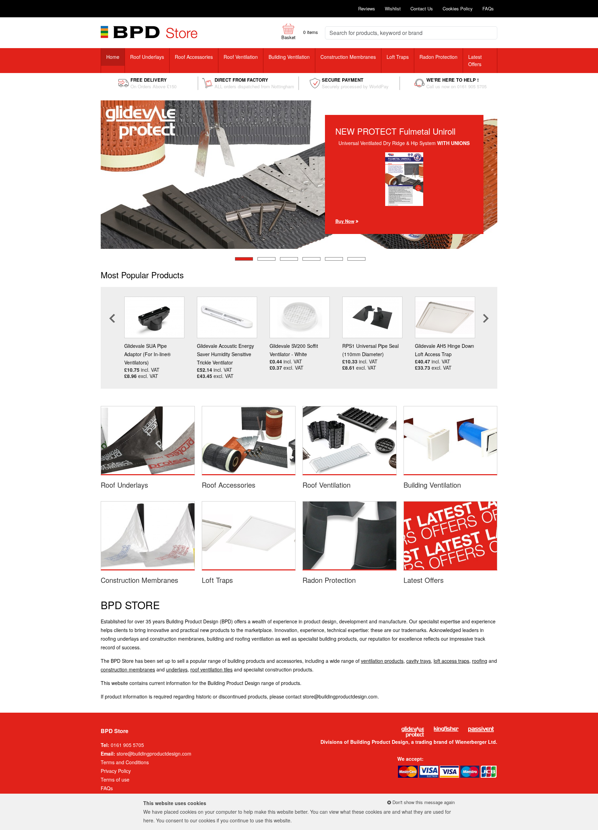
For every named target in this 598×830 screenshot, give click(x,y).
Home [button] (112, 56)
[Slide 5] (334, 259)
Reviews (366, 8)
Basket (288, 37)
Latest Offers (475, 60)
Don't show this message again (423, 802)
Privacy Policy (116, 770)
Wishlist (393, 8)
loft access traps (451, 660)
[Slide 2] (266, 259)
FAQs (488, 8)
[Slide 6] (356, 259)
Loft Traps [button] (398, 56)
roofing (479, 660)
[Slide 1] (244, 259)
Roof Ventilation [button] (241, 56)
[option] (154, 337)
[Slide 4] (311, 259)
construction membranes (128, 669)
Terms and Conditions (125, 762)
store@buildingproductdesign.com (340, 696)
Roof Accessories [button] (194, 56)
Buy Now (344, 228)
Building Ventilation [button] (289, 56)
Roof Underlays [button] (147, 56)
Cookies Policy (458, 8)
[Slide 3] (289, 259)
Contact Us (421, 8)
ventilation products (382, 660)
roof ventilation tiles (211, 669)
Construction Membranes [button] (348, 56)
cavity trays (418, 660)
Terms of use (115, 779)
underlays (177, 669)
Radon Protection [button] (438, 56)
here (148, 820)
